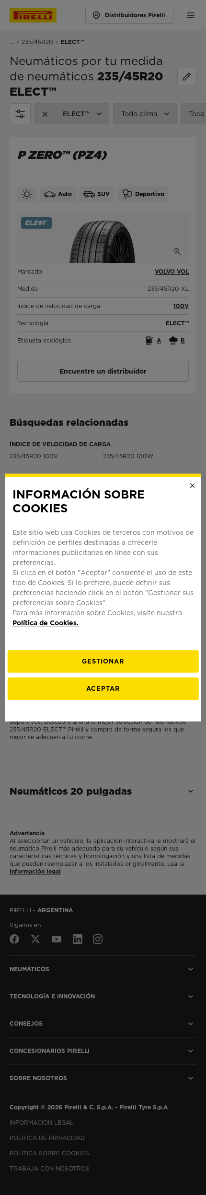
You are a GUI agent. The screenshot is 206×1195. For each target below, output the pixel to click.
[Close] (192, 485)
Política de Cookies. (45, 623)
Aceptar (103, 688)
